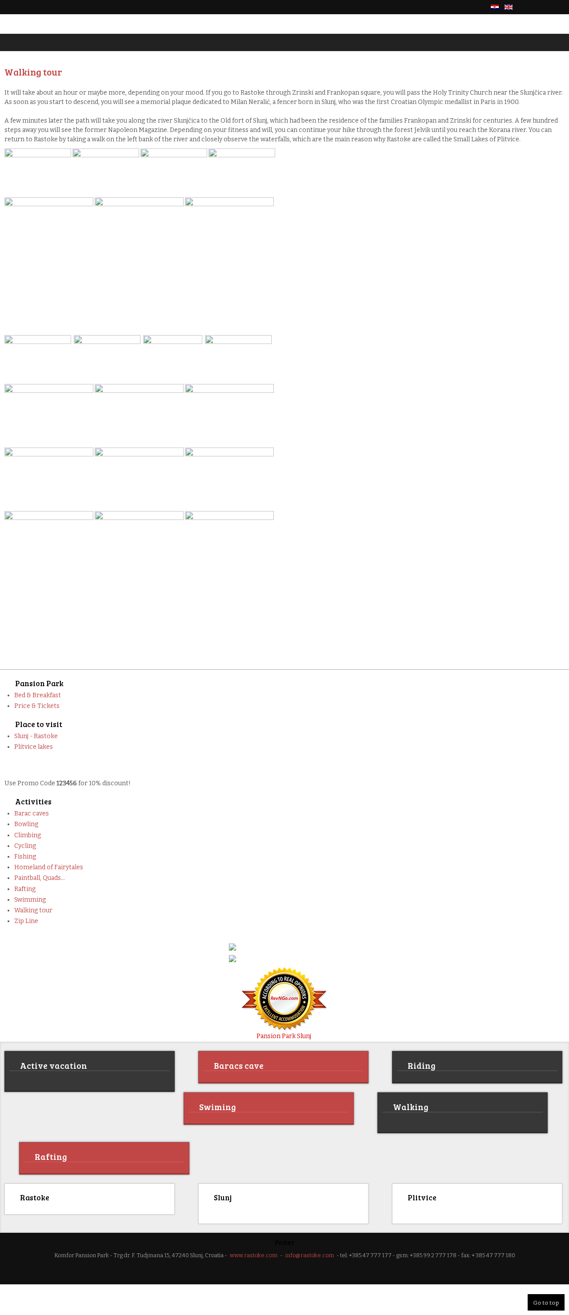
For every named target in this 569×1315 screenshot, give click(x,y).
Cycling (25, 846)
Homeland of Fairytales (48, 867)
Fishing (25, 856)
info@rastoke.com (309, 1254)
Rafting (25, 889)
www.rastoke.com (253, 1254)
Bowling (26, 824)
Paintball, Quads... (39, 878)
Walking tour (33, 910)
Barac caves (31, 813)
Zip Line (26, 921)
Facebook (529, 7)
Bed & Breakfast (37, 695)
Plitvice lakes (33, 747)
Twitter (544, 7)
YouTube (559, 7)
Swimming (30, 899)
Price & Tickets (37, 706)
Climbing (27, 835)
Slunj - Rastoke (36, 736)
